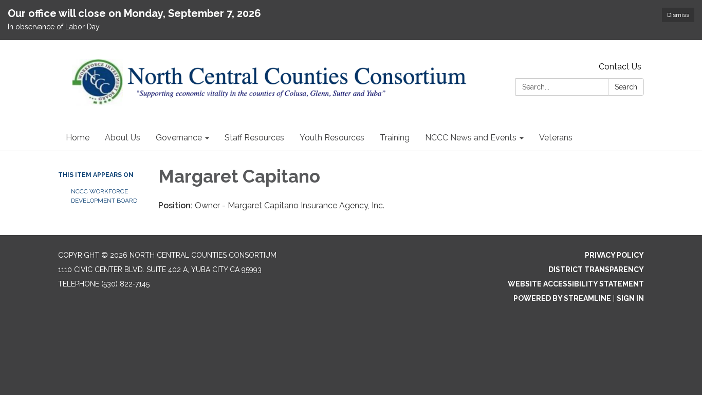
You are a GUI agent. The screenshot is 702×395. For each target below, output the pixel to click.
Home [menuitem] (77, 137)
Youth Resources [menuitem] (332, 137)
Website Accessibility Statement (576, 284)
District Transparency (596, 269)
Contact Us (620, 66)
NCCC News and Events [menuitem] (470, 137)
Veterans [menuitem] (555, 137)
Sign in (630, 298)
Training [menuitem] (395, 137)
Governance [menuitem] (179, 137)
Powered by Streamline (562, 298)
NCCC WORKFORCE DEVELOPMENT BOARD (104, 196)
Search (626, 87)
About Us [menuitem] (122, 137)
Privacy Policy (614, 255)
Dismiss (678, 15)
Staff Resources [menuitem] (254, 137)
